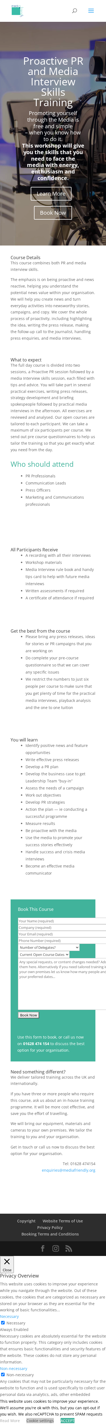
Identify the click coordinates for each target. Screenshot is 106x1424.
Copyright (26, 1220)
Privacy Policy (50, 1227)
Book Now (53, 212)
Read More (10, 1420)
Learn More (51, 193)
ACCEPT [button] (67, 1420)
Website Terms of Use (63, 1220)
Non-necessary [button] (13, 1368)
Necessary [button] (9, 1316)
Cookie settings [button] (40, 1420)
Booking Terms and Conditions (50, 1234)
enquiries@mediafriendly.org (68, 1170)
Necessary (16, 1323)
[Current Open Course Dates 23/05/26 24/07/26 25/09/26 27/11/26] (44, 954)
